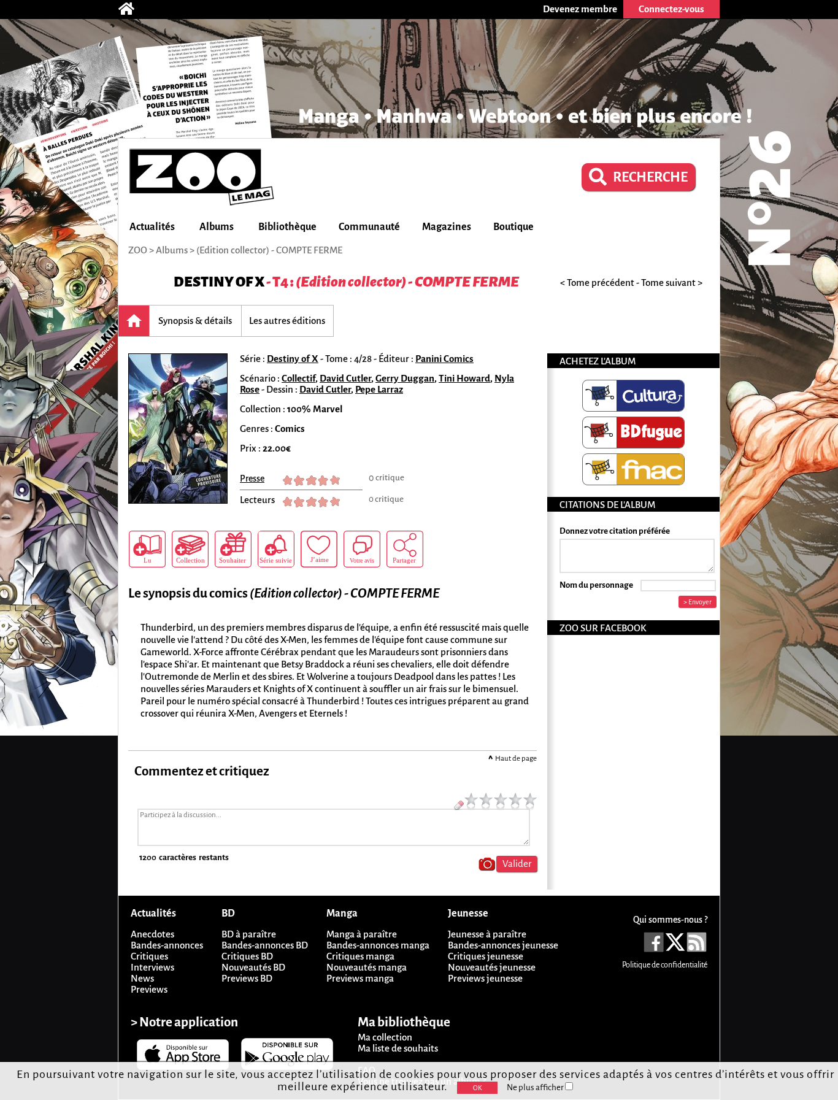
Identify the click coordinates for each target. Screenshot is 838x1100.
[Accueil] (132, 9)
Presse (252, 478)
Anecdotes (152, 934)
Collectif (298, 378)
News (142, 978)
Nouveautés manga (366, 967)
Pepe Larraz (379, 389)
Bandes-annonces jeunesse (503, 945)
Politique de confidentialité (664, 965)
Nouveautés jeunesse (492, 967)
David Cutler (345, 378)
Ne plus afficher (536, 1087)
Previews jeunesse (485, 978)
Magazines (446, 227)
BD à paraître (248, 934)
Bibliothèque (287, 227)
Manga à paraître (361, 934)
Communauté (369, 227)
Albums (216, 227)
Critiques (149, 956)
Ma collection (385, 1037)
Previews (149, 989)
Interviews (152, 967)
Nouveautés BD (253, 967)
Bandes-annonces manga (377, 945)
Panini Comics (444, 358)
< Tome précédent (597, 282)
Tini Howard (464, 378)
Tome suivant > (671, 282)
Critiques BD (247, 956)
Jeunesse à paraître (487, 934)
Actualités (152, 227)
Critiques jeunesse (485, 956)
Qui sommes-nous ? (670, 920)
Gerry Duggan (404, 378)
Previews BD (246, 978)
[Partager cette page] (404, 549)
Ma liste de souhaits (398, 1048)
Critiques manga (360, 956)
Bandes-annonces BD (264, 945)
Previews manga (360, 978)
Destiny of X (219, 282)
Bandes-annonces (167, 945)
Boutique (513, 227)
